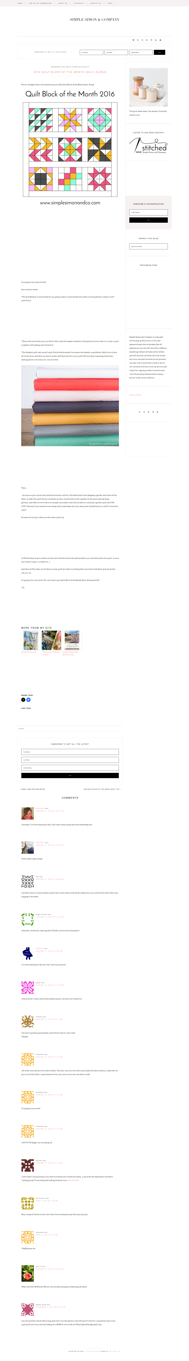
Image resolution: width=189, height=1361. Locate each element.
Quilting (81, 66)
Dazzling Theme (92, 1351)
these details (72, 1180)
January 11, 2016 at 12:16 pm (50, 917)
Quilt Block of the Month (70, 66)
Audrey (39, 948)
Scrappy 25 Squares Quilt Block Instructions (70, 653)
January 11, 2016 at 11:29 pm (50, 985)
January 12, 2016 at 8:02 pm (49, 1019)
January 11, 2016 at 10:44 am (50, 879)
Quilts (87, 66)
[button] (70, 151)
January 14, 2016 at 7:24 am (49, 1095)
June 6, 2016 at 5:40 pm (47, 1201)
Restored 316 (114, 1351)
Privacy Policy (135, 395)
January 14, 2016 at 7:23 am (49, 1057)
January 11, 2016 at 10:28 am (50, 845)
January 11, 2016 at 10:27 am (50, 811)
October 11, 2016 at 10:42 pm (50, 1269)
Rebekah (40, 808)
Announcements (56, 66)
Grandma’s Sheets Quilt (28, 652)
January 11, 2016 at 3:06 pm (49, 951)
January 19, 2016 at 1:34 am (49, 1163)
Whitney (40, 842)
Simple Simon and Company (94, 21)
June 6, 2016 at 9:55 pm (47, 1235)
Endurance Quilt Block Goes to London (51, 653)
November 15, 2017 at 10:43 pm (50, 1307)
